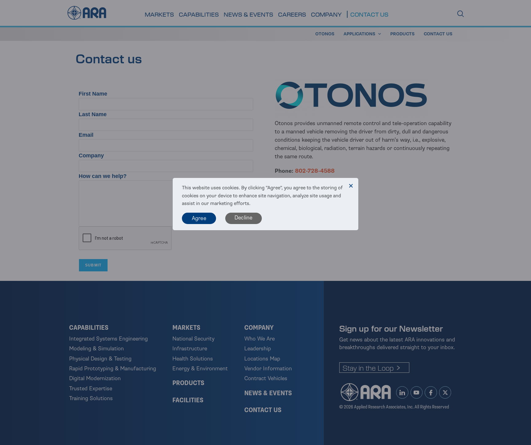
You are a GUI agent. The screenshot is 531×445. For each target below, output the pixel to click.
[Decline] (351, 186)
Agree (199, 218)
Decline (243, 217)
